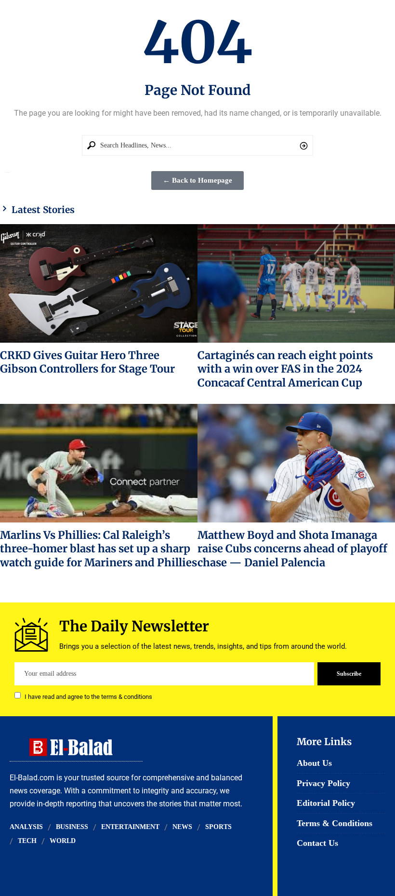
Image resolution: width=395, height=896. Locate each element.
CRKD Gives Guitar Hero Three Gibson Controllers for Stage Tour (87, 361)
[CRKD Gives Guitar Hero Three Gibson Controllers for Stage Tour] (99, 283)
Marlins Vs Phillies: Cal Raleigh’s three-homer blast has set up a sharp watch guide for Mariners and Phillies (98, 548)
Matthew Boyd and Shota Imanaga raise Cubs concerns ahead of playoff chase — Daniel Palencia (292, 548)
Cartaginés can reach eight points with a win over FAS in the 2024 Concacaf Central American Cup (285, 368)
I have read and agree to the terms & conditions (88, 696)
